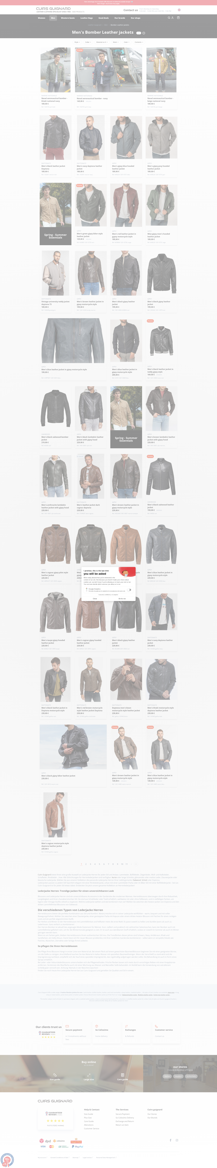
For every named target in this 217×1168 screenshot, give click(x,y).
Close (95, 599)
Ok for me (122, 599)
